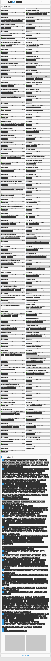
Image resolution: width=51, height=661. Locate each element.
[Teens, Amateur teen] (13, 26)
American (27, 462)
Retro (9, 589)
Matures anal (39, 82)
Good (25, 522)
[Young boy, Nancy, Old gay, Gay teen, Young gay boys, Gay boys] (38, 76)
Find (38, 508)
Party (6, 579)
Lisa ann (44, 555)
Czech (20, 486)
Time (36, 613)
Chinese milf (38, 268)
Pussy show (30, 581)
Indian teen (33, 535)
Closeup (27, 483)
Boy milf (25, 481)
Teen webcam (29, 89)
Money (29, 561)
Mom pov (45, 566)
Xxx (5, 628)
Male (27, 234)
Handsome (39, 527)
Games (27, 253)
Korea (6, 551)
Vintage (18, 622)
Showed (6, 135)
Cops (17, 494)
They (14, 618)
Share (37, 607)
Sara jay (46, 598)
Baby (43, 471)
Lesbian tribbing (5, 206)
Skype (10, 603)
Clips (34, 412)
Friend (24, 514)
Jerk (3, 549)
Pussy (15, 579)
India (14, 535)
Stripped (4, 609)
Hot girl (43, 268)
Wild (33, 624)
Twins (25, 618)
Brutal (46, 475)
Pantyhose (28, 107)
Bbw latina (31, 475)
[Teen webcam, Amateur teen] (38, 87)
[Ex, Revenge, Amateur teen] (38, 44)
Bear (30, 473)
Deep (3, 329)
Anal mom (45, 464)
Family (11, 508)
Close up (28, 146)
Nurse (4, 572)
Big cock (25, 473)
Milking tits (10, 427)
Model (24, 566)
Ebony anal (18, 505)
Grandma (19, 518)
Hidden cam (23, 527)
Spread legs (39, 596)
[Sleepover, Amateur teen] (38, 352)
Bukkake (34, 473)
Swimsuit (28, 188)
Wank (27, 297)
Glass (27, 28)
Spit (34, 603)
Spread (9, 591)
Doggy (42, 501)
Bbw (12, 469)
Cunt (9, 490)
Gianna (8, 216)
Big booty (5, 473)
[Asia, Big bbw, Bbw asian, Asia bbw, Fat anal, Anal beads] (38, 12)
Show (12, 598)
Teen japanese (15, 316)
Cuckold (32, 483)
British (36, 475)
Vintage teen (27, 622)
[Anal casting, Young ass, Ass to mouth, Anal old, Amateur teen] (13, 187)
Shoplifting (5, 611)
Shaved (44, 591)
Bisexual (20, 477)
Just (2, 388)
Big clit (43, 479)
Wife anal (34, 82)
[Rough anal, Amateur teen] (38, 324)
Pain (39, 581)
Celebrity (25, 488)
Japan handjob (13, 355)
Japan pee (7, 355)
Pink (45, 579)
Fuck (8, 510)
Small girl (21, 607)
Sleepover (28, 353)
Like (30, 555)
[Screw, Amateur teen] (13, 109)
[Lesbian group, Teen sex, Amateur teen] (13, 383)
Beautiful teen (29, 276)
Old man (42, 574)
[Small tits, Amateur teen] (13, 407)
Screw (3, 110)
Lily (24, 557)
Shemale (36, 591)
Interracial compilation (42, 535)
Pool (34, 583)
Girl (2, 70)
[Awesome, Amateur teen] (13, 126)
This (44, 615)
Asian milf (10, 462)
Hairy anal (23, 529)
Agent (27, 362)
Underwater (26, 620)
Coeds (3, 121)
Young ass (9, 189)
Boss (4, 477)
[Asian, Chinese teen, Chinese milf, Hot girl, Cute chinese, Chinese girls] (38, 266)
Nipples (13, 572)
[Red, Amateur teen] (38, 148)
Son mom (24, 609)
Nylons (39, 570)
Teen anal (9, 615)
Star (34, 607)
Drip (12, 503)
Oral (46, 574)
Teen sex (10, 384)
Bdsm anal (40, 477)
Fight (11, 514)
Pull (31, 583)
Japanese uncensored (7, 544)
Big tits (18, 471)
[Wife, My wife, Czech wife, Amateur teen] (38, 155)
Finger (16, 512)
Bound (35, 477)
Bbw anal (32, 471)
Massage (19, 559)
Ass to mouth (15, 189)
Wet (6, 624)
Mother (31, 559)
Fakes (33, 160)
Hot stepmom (34, 322)
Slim (36, 605)
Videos (36, 622)
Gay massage (43, 516)
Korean (10, 551)
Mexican (27, 564)
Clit (2, 246)
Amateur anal (27, 464)
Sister (14, 591)
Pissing (15, 581)
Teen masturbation (11, 181)
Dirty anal (18, 501)
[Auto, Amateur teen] (13, 331)
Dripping (10, 498)
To (2, 325)
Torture (29, 618)
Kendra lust (5, 553)
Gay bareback (5, 525)
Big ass (16, 469)
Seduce (27, 318)
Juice (32, 537)
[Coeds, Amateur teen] (13, 119)
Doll (9, 503)
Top (23, 613)
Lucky (31, 318)
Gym (38, 516)
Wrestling (16, 626)
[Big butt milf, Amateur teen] (38, 54)
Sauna (28, 600)
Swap (8, 607)
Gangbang (18, 516)
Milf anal (32, 564)
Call (15, 492)
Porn (4, 583)
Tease (14, 615)
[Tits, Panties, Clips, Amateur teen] (38, 411)
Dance (15, 498)
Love (21, 555)
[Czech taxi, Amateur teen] (13, 439)
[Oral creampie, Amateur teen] (38, 331)
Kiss (38, 551)
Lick (12, 305)
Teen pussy (28, 336)
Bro (33, 373)
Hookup (38, 358)
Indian (6, 535)
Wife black (13, 624)
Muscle (22, 564)
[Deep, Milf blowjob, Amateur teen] (13, 327)
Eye (27, 434)
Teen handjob (4, 142)
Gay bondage (31, 522)
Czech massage (6, 486)
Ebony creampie (10, 157)
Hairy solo (10, 533)
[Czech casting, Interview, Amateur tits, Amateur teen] (13, 87)
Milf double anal (18, 157)
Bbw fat (27, 163)
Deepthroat (31, 501)
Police (7, 583)
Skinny (9, 594)
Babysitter (37, 481)
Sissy (26, 596)
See (42, 598)
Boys (20, 481)
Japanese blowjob (29, 549)
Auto (3, 332)
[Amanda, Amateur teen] (13, 44)
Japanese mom (22, 537)
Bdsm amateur (4, 170)
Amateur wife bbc (29, 460)
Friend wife (35, 370)
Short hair (26, 607)
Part (35, 581)
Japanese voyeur (26, 547)
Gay (5, 516)
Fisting (23, 508)
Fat (47, 510)
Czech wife (35, 156)
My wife (30, 156)
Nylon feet (45, 570)
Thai (2, 38)
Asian (27, 268)
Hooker (45, 531)
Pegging (10, 581)
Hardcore (24, 531)
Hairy (6, 527)
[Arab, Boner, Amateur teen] (38, 130)
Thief (3, 77)
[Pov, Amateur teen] (38, 19)
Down (15, 503)
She (39, 598)
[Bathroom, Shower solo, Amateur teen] (13, 62)
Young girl (21, 630)
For (34, 508)
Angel (15, 462)
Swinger (7, 596)
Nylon (6, 570)
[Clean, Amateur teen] (38, 65)
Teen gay (13, 21)
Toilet (9, 613)
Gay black (10, 522)
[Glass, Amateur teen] (38, 26)
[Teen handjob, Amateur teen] (13, 141)
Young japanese (17, 305)
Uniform (14, 620)
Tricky (34, 362)
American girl (6, 388)
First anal (29, 514)
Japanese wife (39, 540)
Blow (31, 10)
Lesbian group (4, 384)
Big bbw (30, 13)
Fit (41, 512)
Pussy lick (17, 583)
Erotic (13, 505)
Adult (34, 409)
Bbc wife (30, 477)
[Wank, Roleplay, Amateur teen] (38, 295)
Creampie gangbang (21, 492)
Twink (40, 615)
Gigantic (30, 224)
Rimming (3, 286)
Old (21, 574)
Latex (17, 555)
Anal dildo (5, 466)
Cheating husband (41, 370)
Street (27, 10)
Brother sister (38, 471)
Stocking (29, 598)
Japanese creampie (10, 97)
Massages (38, 564)
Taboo (46, 613)
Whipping (42, 624)
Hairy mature (17, 533)
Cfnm (17, 486)
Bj (9, 469)
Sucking (27, 427)
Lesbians (20, 557)
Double (7, 501)
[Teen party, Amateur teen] (38, 37)
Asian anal (33, 464)
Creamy (4, 496)
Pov (27, 21)
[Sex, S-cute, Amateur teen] (38, 165)
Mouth (33, 566)
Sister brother (12, 605)
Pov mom (45, 583)
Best (47, 469)
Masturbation (23, 561)
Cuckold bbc (38, 494)
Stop (25, 603)
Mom (6, 559)
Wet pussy (19, 624)
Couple (39, 492)
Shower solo (9, 63)
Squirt (3, 355)
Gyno (34, 516)
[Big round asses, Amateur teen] (38, 436)
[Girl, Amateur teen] (13, 69)
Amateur (36, 460)
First (10, 512)
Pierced (38, 257)
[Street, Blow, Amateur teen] (38, 8)
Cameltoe (5, 494)
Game (33, 518)
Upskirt (3, 297)
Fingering (46, 508)
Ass (23, 460)
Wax (34, 626)
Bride (35, 479)
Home (45, 527)
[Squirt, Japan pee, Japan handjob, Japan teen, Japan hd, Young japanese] (13, 353)
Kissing (27, 551)
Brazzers (14, 471)
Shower (4, 598)
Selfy (27, 17)
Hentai (29, 527)
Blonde (21, 475)
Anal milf (41, 460)
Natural (8, 572)
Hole (32, 529)
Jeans (3, 224)
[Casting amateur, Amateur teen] (13, 400)
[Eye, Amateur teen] (38, 432)
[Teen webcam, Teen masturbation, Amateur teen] (13, 180)
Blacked (26, 471)
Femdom (7, 508)
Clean (27, 67)
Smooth (4, 594)
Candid (44, 486)
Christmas (37, 490)
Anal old (20, 189)
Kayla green (8, 124)
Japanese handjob (14, 547)
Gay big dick (28, 518)
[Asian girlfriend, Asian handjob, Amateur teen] (13, 40)
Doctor (23, 498)
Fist (44, 510)
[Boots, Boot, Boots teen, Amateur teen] (13, 236)
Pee (35, 579)
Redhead (33, 587)
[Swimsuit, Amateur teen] (38, 187)
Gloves (37, 518)
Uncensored (20, 620)
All (20, 460)
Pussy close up (5, 369)
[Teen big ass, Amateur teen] (38, 62)
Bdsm (24, 469)
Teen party (28, 38)
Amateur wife (28, 370)
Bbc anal (30, 479)
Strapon (22, 596)
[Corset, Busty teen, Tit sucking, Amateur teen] (38, 327)
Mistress (29, 566)
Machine (14, 564)
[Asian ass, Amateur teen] (13, 148)
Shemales (11, 611)
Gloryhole (13, 520)
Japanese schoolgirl (10, 549)
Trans (18, 615)
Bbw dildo (28, 314)
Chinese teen (32, 268)
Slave (16, 598)
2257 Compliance (22, 658)
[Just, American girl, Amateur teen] (13, 386)
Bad (27, 224)
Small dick (40, 609)
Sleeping (31, 591)
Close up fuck (43, 490)
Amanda (3, 45)
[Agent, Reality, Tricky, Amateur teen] (38, 360)
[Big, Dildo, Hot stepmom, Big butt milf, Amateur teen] (38, 320)
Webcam (3, 35)
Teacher (28, 615)
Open (6, 574)
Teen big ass (28, 63)
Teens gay (9, 21)
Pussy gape (5, 581)
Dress (26, 501)
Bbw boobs (11, 481)
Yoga (6, 630)
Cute (4, 488)
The (10, 618)
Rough (13, 589)
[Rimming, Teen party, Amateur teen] (13, 285)
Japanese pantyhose (19, 549)
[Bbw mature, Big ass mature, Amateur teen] (13, 259)
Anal (6, 460)
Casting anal (40, 110)
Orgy (38, 574)
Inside (27, 174)
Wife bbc (21, 626)
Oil (18, 574)
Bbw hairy (25, 479)
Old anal (4, 576)
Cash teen (33, 257)
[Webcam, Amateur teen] (13, 33)
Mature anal (28, 82)
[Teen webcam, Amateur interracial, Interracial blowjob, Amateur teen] (38, 241)
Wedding (4, 626)
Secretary (17, 600)
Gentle (42, 520)
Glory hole (13, 518)
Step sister (35, 598)
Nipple (31, 570)
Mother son (38, 566)
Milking (43, 564)
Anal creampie (11, 466)
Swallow (36, 600)
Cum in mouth (39, 486)
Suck (25, 605)
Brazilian (10, 479)
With (29, 624)
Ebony (6, 505)
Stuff (6, 591)
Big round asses (29, 437)
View (10, 622)
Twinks (37, 618)
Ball (33, 481)
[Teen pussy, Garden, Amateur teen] (38, 334)
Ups (27, 216)
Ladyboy (25, 555)
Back (17, 481)
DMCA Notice (29, 658)
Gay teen (41, 78)
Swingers (15, 603)
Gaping (7, 520)
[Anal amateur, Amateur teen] (13, 84)
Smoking (24, 598)
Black (28, 469)
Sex (27, 167)
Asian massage (39, 462)
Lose (18, 414)
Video (32, 622)
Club (44, 492)
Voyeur (6, 622)
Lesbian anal (12, 555)
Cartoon (4, 490)
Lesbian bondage (9, 557)
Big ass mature (10, 260)
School (30, 596)
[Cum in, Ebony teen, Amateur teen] (38, 306)
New (13, 570)
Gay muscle (43, 518)
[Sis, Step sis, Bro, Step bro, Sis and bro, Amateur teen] (38, 372)
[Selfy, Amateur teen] (38, 15)
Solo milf (30, 609)
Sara (47, 607)
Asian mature (20, 462)
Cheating (16, 488)
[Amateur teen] (13, 8)
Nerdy (27, 60)
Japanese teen (24, 540)
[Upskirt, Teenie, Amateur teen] (13, 295)
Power (30, 300)
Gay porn (5, 518)
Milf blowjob (7, 329)
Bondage (32, 469)
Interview (10, 89)
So (16, 607)
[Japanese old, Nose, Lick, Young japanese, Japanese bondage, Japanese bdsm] (13, 303)
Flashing (21, 510)
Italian (23, 535)
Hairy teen (29, 531)
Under (31, 620)
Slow (7, 603)
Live (3, 557)
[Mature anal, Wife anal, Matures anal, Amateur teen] (38, 80)
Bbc (2, 24)
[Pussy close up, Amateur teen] (13, 367)
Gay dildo (5, 522)
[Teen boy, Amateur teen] (38, 69)
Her (19, 527)
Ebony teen (32, 307)
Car (41, 488)
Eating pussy (29, 505)
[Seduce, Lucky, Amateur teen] (38, 316)
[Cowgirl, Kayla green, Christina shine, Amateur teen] (13, 123)
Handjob (10, 527)
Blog (11, 2)
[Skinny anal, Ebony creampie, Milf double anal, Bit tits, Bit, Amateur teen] (13, 156)
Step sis (30, 373)
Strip (28, 605)
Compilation (11, 483)
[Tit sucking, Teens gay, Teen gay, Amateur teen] (13, 19)
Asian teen (32, 462)
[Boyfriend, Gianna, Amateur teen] (13, 215)
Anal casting (28, 110)
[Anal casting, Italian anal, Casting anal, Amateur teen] (38, 109)
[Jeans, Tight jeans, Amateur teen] (13, 222)
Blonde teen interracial (30, 405)
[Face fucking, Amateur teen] (13, 91)
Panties (30, 412)
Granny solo (32, 520)
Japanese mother (38, 537)
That (40, 613)
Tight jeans (7, 224)
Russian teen (4, 419)
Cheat (21, 496)
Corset (27, 329)
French (4, 510)
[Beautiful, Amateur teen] (13, 252)
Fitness (26, 512)
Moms (18, 564)
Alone (17, 466)
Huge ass (18, 529)
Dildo (30, 322)
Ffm (6, 512)
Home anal (28, 358)
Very (22, 622)
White (25, 626)
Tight (33, 613)
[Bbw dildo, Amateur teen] (38, 313)
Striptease (42, 600)
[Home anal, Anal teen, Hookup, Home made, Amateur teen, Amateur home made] (38, 356)
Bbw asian (35, 13)
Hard (35, 529)
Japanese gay (34, 547)
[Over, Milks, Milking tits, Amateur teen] (13, 425)
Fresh (31, 508)
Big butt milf (28, 56)
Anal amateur (4, 85)
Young (9, 630)
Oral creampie (29, 332)
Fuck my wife (36, 512)
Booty (15, 479)
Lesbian (6, 555)
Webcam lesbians (12, 206)
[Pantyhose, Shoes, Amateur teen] (38, 105)
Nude (27, 304)
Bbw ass (15, 477)
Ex (26, 45)
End (9, 505)
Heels (19, 531)
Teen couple (4, 264)
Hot (10, 529)
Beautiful (3, 253)
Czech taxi (4, 441)
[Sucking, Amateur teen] (38, 425)
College (21, 494)
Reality (31, 362)
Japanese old (4, 305)
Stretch (32, 605)
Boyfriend (3, 216)
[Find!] (41, 2)
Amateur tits (15, 89)
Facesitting (30, 510)
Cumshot (18, 490)
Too (7, 618)
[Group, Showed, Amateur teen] (13, 134)
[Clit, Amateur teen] (13, 244)
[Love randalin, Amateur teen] (13, 194)
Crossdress (44, 494)
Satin (32, 600)
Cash (33, 494)
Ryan (21, 587)
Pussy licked (39, 583)
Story (20, 598)
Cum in (27, 307)
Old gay (36, 78)
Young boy (28, 78)
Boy (22, 471)
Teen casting (28, 160)
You (25, 630)
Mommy (8, 564)
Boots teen (10, 238)
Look (16, 557)
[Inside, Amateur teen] (38, 172)
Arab (27, 132)
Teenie (7, 297)
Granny (9, 516)
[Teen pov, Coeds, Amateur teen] (13, 233)
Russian (10, 587)
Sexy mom (16, 611)
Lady (38, 557)
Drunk (6, 498)
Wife (27, 156)
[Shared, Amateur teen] (38, 95)
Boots (3, 238)
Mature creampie (13, 566)
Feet (20, 508)
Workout (30, 626)
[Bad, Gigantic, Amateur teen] (38, 222)
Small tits (3, 409)
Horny (15, 531)
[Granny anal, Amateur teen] (13, 229)
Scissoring (28, 346)
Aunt (45, 460)
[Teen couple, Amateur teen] (13, 262)
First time (3, 414)
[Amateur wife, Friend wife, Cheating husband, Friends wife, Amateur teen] (38, 368)
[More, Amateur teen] (38, 446)
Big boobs (10, 473)
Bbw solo (16, 473)
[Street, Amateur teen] (38, 418)
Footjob (16, 510)
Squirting (14, 609)
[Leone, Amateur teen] (13, 162)
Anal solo (5, 462)
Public (25, 579)
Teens (3, 28)
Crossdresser (38, 483)
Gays (4, 520)
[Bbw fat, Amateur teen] (38, 162)
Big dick (16, 475)
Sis (26, 373)
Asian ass (3, 149)
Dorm (3, 272)
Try (43, 613)
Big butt (19, 479)
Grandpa (21, 522)
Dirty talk (5, 503)
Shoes (32, 107)
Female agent (36, 514)
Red (27, 149)
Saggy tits (45, 605)
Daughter (38, 501)
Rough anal (28, 325)
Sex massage (23, 611)
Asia (27, 13)
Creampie (22, 483)
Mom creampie (12, 559)
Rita (27, 279)
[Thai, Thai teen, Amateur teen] (13, 37)
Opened (10, 574)
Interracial (18, 535)
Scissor (32, 346)
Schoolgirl (42, 607)
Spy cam (4, 600)
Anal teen (28, 290)
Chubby (44, 483)
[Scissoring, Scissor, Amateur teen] (38, 345)
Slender (40, 605)
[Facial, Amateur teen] (38, 169)
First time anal (9, 414)
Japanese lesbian (20, 542)
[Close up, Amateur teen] (38, 144)
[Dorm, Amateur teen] (13, 270)
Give (23, 518)
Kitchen (22, 551)
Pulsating (27, 583)
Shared (27, 96)
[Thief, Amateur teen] (13, 76)
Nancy (33, 78)
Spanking (26, 591)
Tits (27, 412)
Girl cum (38, 520)
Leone (3, 163)
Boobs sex (28, 238)
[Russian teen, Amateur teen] (13, 418)
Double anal (21, 503)
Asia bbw (40, 13)
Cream (13, 494)
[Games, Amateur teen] (38, 252)
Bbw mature (4, 260)
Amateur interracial (36, 242)
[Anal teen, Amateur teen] (38, 288)
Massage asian (35, 561)
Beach (37, 469)
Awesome (3, 128)
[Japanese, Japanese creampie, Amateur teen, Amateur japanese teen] (13, 95)
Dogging (12, 501)
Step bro (36, 373)
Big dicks (39, 479)
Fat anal (44, 13)
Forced (15, 508)
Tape (13, 290)
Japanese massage (15, 540)
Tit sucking (4, 21)
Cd (2, 316)
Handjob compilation (37, 531)
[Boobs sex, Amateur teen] (38, 236)
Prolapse (20, 581)
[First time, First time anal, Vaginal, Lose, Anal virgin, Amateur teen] (13, 412)
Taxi (32, 615)
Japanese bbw (6, 542)
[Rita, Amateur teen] (38, 278)
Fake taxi (36, 510)
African (21, 466)
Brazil (21, 473)
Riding (6, 587)
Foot (27, 508)
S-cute (30, 167)
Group (3, 135)
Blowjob (4, 471)
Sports (19, 609)
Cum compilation (25, 490)
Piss (29, 579)
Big (27, 322)
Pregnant (10, 579)
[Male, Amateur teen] (38, 233)
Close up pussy (9, 488)
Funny (20, 514)
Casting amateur (5, 402)
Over (3, 427)
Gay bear (16, 522)
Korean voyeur (16, 551)
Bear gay (39, 473)
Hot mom (34, 527)
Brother (11, 475)
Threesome (18, 613)
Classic (11, 492)
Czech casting (4, 89)
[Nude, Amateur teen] (38, 302)
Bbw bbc (6, 24)
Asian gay (46, 462)
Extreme (24, 505)
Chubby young (15, 496)
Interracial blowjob (44, 242)
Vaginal (14, 414)
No (9, 570)
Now (16, 570)
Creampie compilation (32, 492)
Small (8, 598)
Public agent (40, 579)
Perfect (22, 583)
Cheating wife (28, 494)
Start (31, 607)
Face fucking (4, 93)
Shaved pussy (19, 591)
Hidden (15, 527)
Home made (43, 358)
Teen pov (3, 234)
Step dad (42, 603)
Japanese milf (31, 540)
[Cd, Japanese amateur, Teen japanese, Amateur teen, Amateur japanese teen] (13, 314)
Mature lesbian (6, 568)
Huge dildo (5, 531)
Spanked (13, 607)
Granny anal (4, 231)
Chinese (17, 483)
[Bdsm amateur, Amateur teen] (13, 169)
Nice (27, 570)
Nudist (20, 570)
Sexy (17, 605)
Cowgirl (3, 124)
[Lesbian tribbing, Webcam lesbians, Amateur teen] (13, 204)
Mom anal (42, 561)
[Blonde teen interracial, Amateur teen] (38, 404)
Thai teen (6, 38)
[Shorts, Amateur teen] (38, 126)
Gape (13, 516)
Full (3, 512)
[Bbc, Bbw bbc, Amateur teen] (13, 23)
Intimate (28, 535)
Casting (12, 486)
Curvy (9, 494)
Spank (47, 600)
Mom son (36, 559)
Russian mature (39, 587)
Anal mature (20, 464)
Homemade (5, 529)
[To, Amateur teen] (13, 324)
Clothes (9, 496)
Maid (41, 559)
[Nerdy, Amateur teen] (38, 58)
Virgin (14, 622)
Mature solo (5, 566)
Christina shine (14, 124)
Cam (30, 488)
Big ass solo (9, 477)
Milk (44, 559)
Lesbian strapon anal (30, 557)
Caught (20, 488)
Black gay (42, 475)
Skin (3, 603)
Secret (28, 611)
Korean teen (33, 551)
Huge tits (11, 531)
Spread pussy (10, 600)
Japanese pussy (6, 547)
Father (31, 512)
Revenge (30, 45)
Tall (21, 615)
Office (28, 574)
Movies (19, 566)
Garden (33, 336)
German (30, 516)
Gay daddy (42, 522)
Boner (30, 132)
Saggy (21, 605)
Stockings (29, 603)
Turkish (36, 615)
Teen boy (28, 70)
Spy (3, 596)
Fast (13, 512)
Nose (9, 305)
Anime (13, 460)
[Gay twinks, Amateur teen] (13, 255)
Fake (41, 510)
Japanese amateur (7, 316)
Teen (6, 613)
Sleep (40, 591)
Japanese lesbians (8, 537)
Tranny (4, 615)
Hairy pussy (40, 529)
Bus (20, 469)
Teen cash (28, 257)
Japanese (3, 97)
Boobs (6, 469)
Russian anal (16, 587)
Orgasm (15, 574)
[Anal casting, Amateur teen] (38, 248)
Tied (29, 613)
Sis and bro (42, 373)
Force (11, 510)
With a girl (10, 626)
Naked (35, 570)
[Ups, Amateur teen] (38, 215)
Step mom (12, 596)
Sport (21, 600)
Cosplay (12, 490)
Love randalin (4, 195)
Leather (33, 555)
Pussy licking (5, 585)
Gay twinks (4, 257)
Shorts (27, 128)
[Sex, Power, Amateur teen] (38, 299)
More (27, 448)
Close (6, 483)
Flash (41, 508)
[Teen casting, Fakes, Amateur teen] (38, 158)
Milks (6, 427)
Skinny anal (4, 157)
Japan (28, 537)
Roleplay (31, 297)
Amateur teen (4, 10)
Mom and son (16, 561)
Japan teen (19, 355)
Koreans (42, 551)
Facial (27, 170)
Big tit (29, 481)
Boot (6, 238)
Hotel (28, 529)
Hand (13, 529)
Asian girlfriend (5, 42)
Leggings (39, 555)
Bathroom (4, 63)
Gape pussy (18, 520)
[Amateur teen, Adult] (38, 407)
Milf (27, 559)
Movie (4, 564)
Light (27, 139)
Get (27, 520)
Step (34, 596)
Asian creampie (12, 464)
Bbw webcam (5, 475)
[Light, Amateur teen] (38, 137)
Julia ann (42, 542)
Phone (25, 581)
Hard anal (5, 533)
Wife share (39, 626)
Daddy (22, 501)
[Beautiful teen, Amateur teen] (38, 274)
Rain (17, 589)
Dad (3, 501)
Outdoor (33, 574)
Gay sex (37, 522)
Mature (23, 559)
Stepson (9, 609)
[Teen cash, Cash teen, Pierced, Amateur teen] (38, 255)
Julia (21, 547)
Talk (33, 618)
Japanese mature (6, 540)
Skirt (46, 603)
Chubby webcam (30, 486)
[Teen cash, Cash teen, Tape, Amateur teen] (13, 288)
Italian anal (34, 110)
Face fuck (16, 514)
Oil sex (9, 576)
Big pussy (25, 477)
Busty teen (32, 329)
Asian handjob (11, 42)
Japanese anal (36, 542)
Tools (41, 618)
